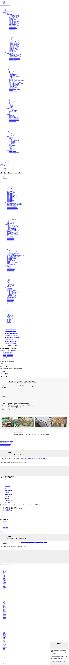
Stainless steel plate (10, 14)
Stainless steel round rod (13, 34)
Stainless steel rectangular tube (14, 44)
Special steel (9, 136)
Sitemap (23, 529)
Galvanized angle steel (13, 94)
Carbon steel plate (12, 73)
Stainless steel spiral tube (13, 48)
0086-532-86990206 (6, 509)
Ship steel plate (11, 86)
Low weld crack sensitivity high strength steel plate (15, 255)
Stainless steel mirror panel (13, 22)
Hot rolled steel (11, 103)
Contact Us (4, 162)
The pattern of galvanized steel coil (13, 230)
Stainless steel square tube (13, 49)
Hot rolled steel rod (10, 276)
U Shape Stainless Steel (11, 530)
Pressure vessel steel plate (13, 85)
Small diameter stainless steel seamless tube (16, 39)
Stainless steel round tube (13, 45)
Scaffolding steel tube (12, 126)
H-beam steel (11, 102)
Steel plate (8, 69)
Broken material (9, 305)
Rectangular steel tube (13, 125)
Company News (7, 157)
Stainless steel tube (10, 37)
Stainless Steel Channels (13, 28)
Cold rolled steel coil (12, 66)
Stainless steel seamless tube (14, 46)
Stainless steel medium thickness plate (15, 21)
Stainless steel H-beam (11, 195)
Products (4, 12)
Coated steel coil (10, 57)
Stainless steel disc (12, 29)
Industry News (7, 158)
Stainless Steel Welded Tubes (29, 530)
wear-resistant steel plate (13, 91)
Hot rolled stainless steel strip (14, 17)
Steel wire (6, 160)
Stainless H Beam (3, 530)
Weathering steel (12, 149)
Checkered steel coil (12, 65)
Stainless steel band (12, 19)
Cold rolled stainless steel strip (14, 15)
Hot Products (19, 529)
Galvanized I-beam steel (13, 98)
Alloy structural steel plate (13, 70)
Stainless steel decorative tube (14, 42)
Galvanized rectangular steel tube (14, 118)
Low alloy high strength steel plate (15, 82)
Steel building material (11, 131)
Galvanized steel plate (12, 79)
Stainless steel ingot (10, 197)
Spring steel (11, 147)
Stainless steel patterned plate (14, 23)
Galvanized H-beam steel (13, 97)
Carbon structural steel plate (13, 74)
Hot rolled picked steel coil (11, 229)
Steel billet (11, 106)
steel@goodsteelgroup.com (7, 510)
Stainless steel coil (12, 20)
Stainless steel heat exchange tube (14, 43)
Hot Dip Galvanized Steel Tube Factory (7, 449)
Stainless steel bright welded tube (14, 40)
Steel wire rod (11, 135)
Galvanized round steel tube (14, 119)
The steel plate (7, 161)
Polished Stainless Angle (19, 530)
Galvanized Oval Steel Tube (5, 445)
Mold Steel (11, 146)
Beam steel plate (12, 71)
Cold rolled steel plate (12, 75)
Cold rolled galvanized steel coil (14, 59)
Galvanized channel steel (13, 95)
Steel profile (9, 92)
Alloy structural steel (12, 137)
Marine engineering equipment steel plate (16, 83)
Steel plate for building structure (14, 89)
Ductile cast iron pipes (13, 153)
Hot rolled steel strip (12, 112)
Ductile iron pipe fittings (11, 222)
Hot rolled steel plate (12, 81)
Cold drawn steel (12, 141)
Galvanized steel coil (12, 60)
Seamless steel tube (10, 53)
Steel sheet (11, 90)
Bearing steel (11, 138)
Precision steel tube (10, 298)
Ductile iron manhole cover (11, 221)
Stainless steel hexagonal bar (12, 196)
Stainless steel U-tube (12, 50)
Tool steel (10, 148)
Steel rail (10, 107)
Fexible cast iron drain (10, 223)
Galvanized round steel (13, 99)
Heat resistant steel (12, 145)
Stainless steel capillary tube (14, 41)
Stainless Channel (45, 530)
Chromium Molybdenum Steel (14, 140)
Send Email (2, 532)
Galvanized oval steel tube (13, 117)
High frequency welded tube (14, 122)
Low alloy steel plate (10, 254)
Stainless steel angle (12, 27)
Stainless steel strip (12, 18)
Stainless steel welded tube (13, 51)
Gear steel (10, 144)
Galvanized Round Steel (4, 446)
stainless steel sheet (12, 24)
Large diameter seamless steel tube (15, 54)
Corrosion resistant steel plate (14, 76)
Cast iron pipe (9, 150)
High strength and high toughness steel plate (16, 80)
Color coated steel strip (13, 110)
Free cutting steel (12, 143)
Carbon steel (11, 139)
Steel (5, 52)
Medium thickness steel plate (14, 84)
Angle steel (9, 266)
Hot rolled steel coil (12, 67)
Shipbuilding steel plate (13, 87)
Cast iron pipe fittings (12, 151)
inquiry (40, 504)
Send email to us (3, 371)
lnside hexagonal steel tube (11, 297)
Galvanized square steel (13, 100)
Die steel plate (11, 77)
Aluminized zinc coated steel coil (14, 58)
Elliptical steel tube (12, 116)
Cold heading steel (12, 142)
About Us (4, 9)
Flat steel (10, 78)
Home (4, 8)
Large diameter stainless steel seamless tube (16, 38)
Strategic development (8, 11)
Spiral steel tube (11, 129)
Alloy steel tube (11, 115)
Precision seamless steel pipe (14, 55)
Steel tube (8, 114)
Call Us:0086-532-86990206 (5, 5)
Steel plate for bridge (12, 88)
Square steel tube (12, 130)
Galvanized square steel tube (14, 120)
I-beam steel (11, 104)
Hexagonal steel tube (12, 121)
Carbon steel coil (12, 64)
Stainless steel (7, 13)
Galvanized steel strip (12, 111)
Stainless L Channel (37, 530)
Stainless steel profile (10, 26)
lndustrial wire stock (12, 133)
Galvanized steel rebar (13, 101)
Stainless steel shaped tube (13, 47)
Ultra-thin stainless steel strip (14, 25)
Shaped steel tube (12, 128)
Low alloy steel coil (12, 68)
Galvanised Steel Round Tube (5, 444)
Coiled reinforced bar (12, 132)
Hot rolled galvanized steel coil (14, 61)
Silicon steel (11, 113)
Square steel (11, 105)
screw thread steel (12, 134)
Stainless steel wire (12, 36)
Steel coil (8, 63)
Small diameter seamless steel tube (15, 56)
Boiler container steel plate (13, 72)
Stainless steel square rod (13, 35)
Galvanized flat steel (12, 96)
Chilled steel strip (12, 109)
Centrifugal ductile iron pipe (14, 152)
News (4, 156)
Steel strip (8, 108)
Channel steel (9, 267)
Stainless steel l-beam (12, 33)
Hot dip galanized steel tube (11, 296)
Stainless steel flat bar (12, 30)
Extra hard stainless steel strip (14, 16)
